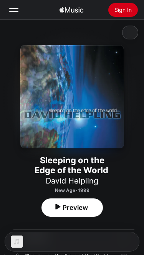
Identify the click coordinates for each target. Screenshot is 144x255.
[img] (71, 9)
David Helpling (72, 180)
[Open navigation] (13, 10)
